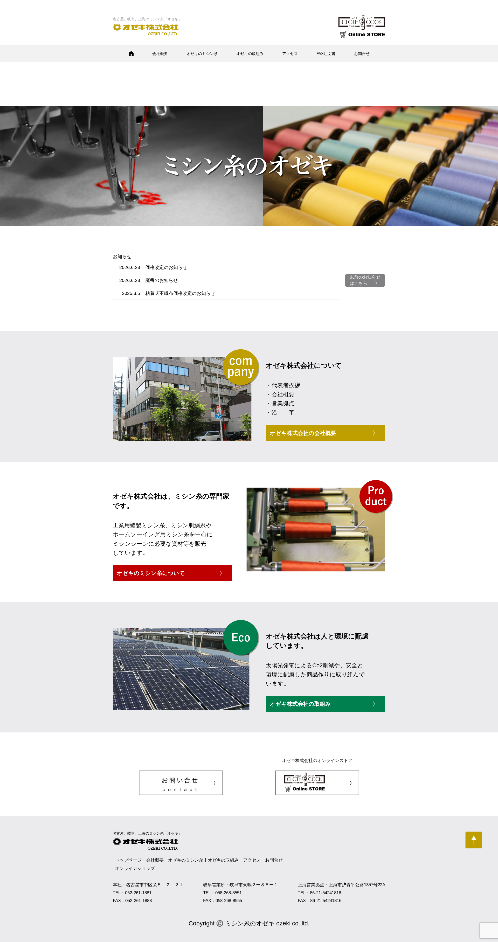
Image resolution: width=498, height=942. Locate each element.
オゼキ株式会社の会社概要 (303, 433)
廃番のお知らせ (161, 280)
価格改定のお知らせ (166, 267)
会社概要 (160, 53)
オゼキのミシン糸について (151, 573)
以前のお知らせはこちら (365, 280)
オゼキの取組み (250, 53)
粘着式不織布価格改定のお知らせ (180, 293)
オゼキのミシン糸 (202, 53)
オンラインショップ (135, 868)
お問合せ (362, 53)
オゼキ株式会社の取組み (300, 704)
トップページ (128, 860)
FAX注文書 (325, 53)
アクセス (290, 53)
